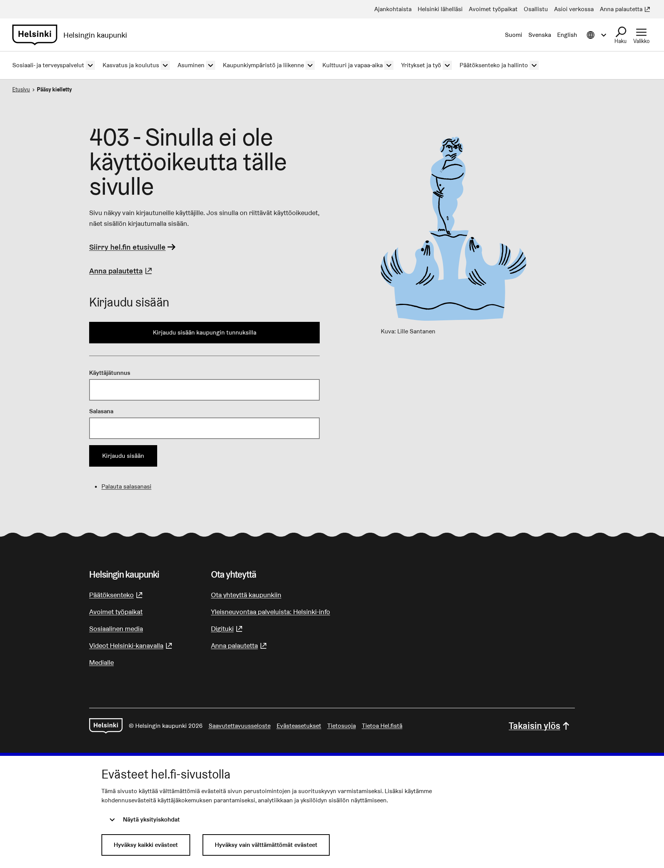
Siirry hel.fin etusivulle (127, 247)
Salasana (101, 411)
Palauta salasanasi (126, 486)
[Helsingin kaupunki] (106, 725)
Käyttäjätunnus (109, 373)
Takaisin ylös (534, 726)
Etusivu (21, 89)
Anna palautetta (121, 271)
